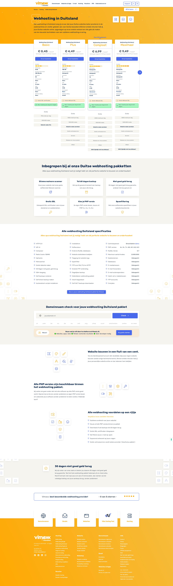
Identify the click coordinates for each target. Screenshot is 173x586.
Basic (63, 91)
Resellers (87, 3)
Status (122, 541)
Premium (118, 91)
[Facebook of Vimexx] (35, 555)
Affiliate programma (125, 550)
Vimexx (36, 9)
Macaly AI (101, 570)
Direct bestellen (46, 59)
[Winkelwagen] (137, 3)
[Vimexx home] (41, 3)
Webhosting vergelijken (62, 561)
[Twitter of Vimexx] (39, 555)
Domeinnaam (56, 3)
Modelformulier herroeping (127, 559)
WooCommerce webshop (83, 561)
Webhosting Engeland (61, 546)
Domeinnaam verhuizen (105, 541)
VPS (93, 3)
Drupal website (81, 550)
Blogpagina (123, 546)
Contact (122, 539)
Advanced (92, 91)
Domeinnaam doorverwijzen (106, 548)
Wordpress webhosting (62, 548)
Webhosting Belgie (60, 541)
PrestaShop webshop (82, 563)
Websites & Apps (66, 3)
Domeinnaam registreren (105, 539)
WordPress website (82, 546)
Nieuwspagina (124, 543)
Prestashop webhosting (62, 557)
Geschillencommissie (125, 557)
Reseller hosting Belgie (62, 577)
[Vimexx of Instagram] (46, 555)
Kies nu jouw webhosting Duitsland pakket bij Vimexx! (86, 292)
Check (123, 316)
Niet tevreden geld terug (126, 555)
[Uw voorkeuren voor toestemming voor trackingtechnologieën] (171, 439)
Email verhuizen (103, 561)
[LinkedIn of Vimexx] (42, 555)
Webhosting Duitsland (51, 9)
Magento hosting (60, 550)
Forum (122, 548)
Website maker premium (73, 126)
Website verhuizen (82, 541)
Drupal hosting (59, 559)
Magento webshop (82, 559)
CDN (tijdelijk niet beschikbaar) (100, 149)
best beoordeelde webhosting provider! (69, 496)
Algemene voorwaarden (126, 579)
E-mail (75, 3)
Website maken (81, 539)
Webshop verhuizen (82, 566)
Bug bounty (123, 566)
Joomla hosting (60, 552)
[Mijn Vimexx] (133, 3)
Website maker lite (46, 125)
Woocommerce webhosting (63, 555)
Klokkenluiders (124, 561)
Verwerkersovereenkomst (127, 576)
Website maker (81, 543)
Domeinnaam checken (105, 543)
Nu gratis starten (124, 332)
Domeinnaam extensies (105, 546)
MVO (121, 552)
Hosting (80, 3)
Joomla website (81, 548)
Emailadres (102, 557)
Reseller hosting (60, 575)
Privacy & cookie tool (104, 572)
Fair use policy (124, 574)
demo (137, 244)
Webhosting (59, 539)
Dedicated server (101, 3)
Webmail (101, 559)
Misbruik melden (124, 564)
